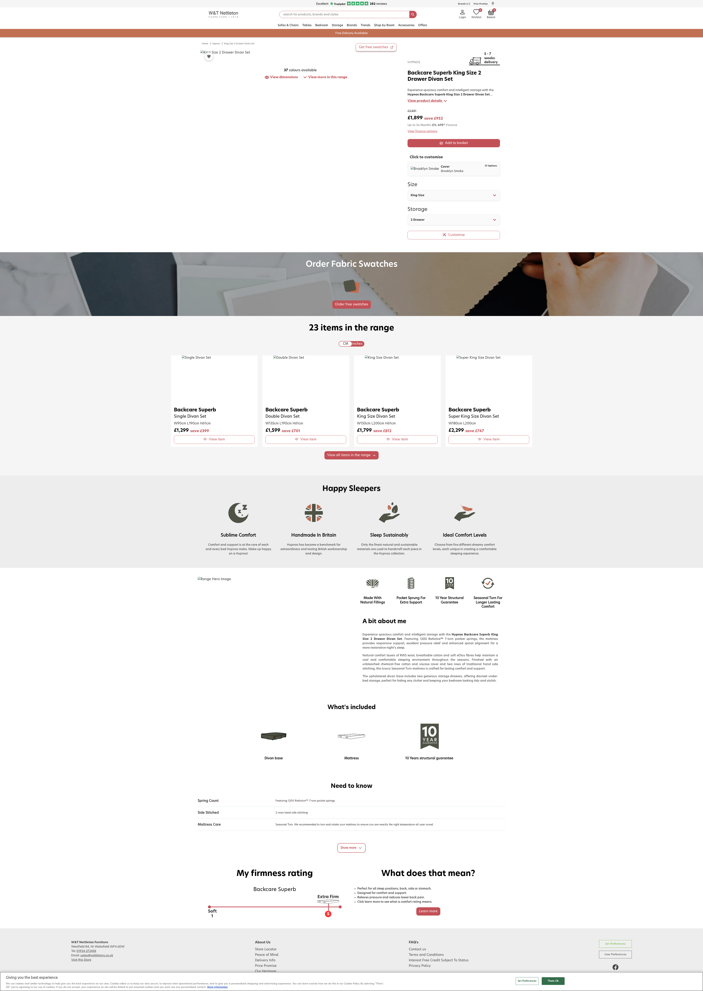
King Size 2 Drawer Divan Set (239, 43)
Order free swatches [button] (351, 304)
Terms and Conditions (426, 955)
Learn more (428, 911)
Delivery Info (265, 960)
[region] (351, 981)
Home (205, 43)
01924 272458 (86, 951)
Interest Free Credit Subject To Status (438, 960)
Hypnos (216, 43)
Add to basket (456, 143)
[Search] (413, 14)
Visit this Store (81, 959)
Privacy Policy (420, 966)
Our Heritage (265, 971)
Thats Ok (553, 981)
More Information (217, 987)
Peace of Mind (266, 955)
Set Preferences (615, 943)
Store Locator (266, 949)
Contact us (417, 949)
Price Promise (266, 966)
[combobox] (454, 195)
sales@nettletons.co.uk (96, 955)
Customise (456, 235)
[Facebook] (615, 967)
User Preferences (615, 954)
